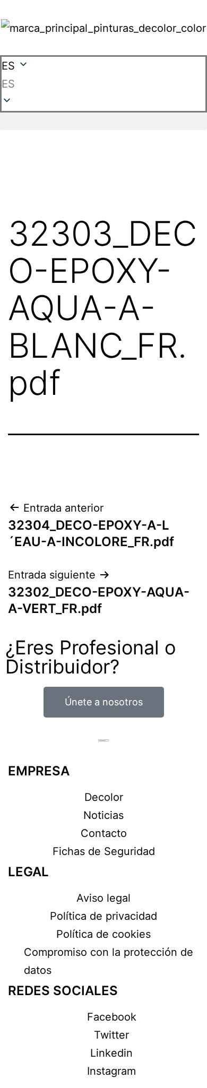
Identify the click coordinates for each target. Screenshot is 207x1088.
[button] (103, 84)
